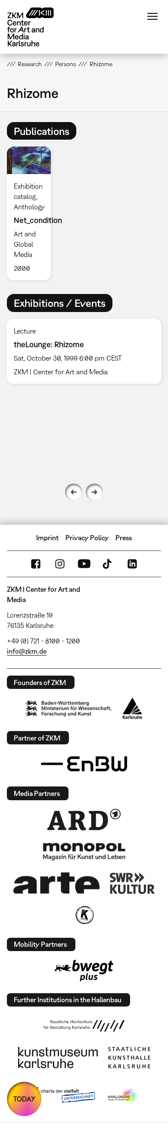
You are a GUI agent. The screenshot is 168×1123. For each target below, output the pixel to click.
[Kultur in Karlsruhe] (84, 915)
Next (94, 492)
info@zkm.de (27, 651)
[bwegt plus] (84, 970)
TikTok (108, 563)
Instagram (59, 563)
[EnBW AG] (84, 764)
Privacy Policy (87, 538)
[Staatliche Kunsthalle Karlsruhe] (129, 1057)
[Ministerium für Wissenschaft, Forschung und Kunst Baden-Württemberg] (68, 708)
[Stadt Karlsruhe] (132, 708)
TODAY (24, 1099)
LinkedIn (132, 563)
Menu (152, 16)
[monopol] (84, 851)
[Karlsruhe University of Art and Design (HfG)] (84, 1026)
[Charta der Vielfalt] (62, 1096)
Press (123, 538)
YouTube (84, 563)
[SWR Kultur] (132, 883)
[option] (32, 213)
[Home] (37, 27)
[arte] (56, 883)
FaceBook (35, 563)
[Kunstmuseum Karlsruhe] (58, 1057)
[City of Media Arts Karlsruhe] (123, 1096)
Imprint (47, 538)
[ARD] (84, 819)
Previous (73, 492)
